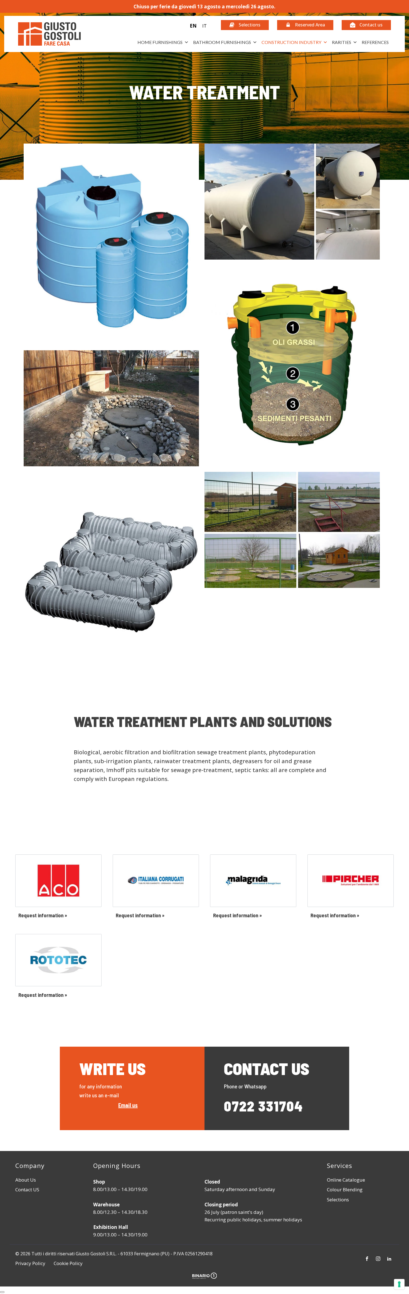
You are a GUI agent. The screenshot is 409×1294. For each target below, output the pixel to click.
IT (204, 26)
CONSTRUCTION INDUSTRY (291, 42)
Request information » (42, 915)
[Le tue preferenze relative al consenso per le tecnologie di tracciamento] (399, 1284)
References (375, 42)
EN (193, 26)
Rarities (341, 42)
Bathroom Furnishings (222, 42)
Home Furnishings (160, 42)
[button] (198, 26)
